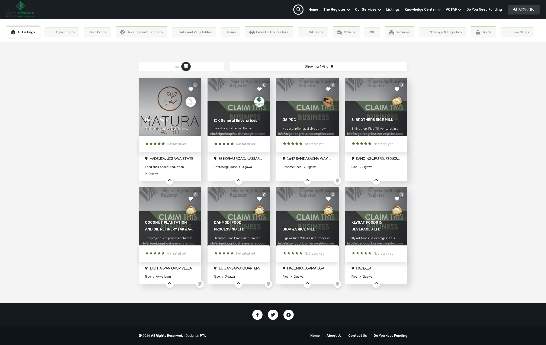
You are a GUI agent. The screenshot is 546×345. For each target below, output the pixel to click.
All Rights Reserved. (167, 336)
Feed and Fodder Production (164, 167)
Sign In (526, 9)
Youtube (288, 315)
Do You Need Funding (484, 9)
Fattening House (225, 167)
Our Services (366, 9)
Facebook (257, 315)
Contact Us (357, 336)
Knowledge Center (420, 9)
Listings (393, 9)
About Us (334, 336)
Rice (354, 167)
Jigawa (153, 173)
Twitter (273, 315)
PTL (203, 336)
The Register (334, 9)
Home (313, 9)
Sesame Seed (292, 167)
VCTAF (451, 9)
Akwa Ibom (163, 276)
